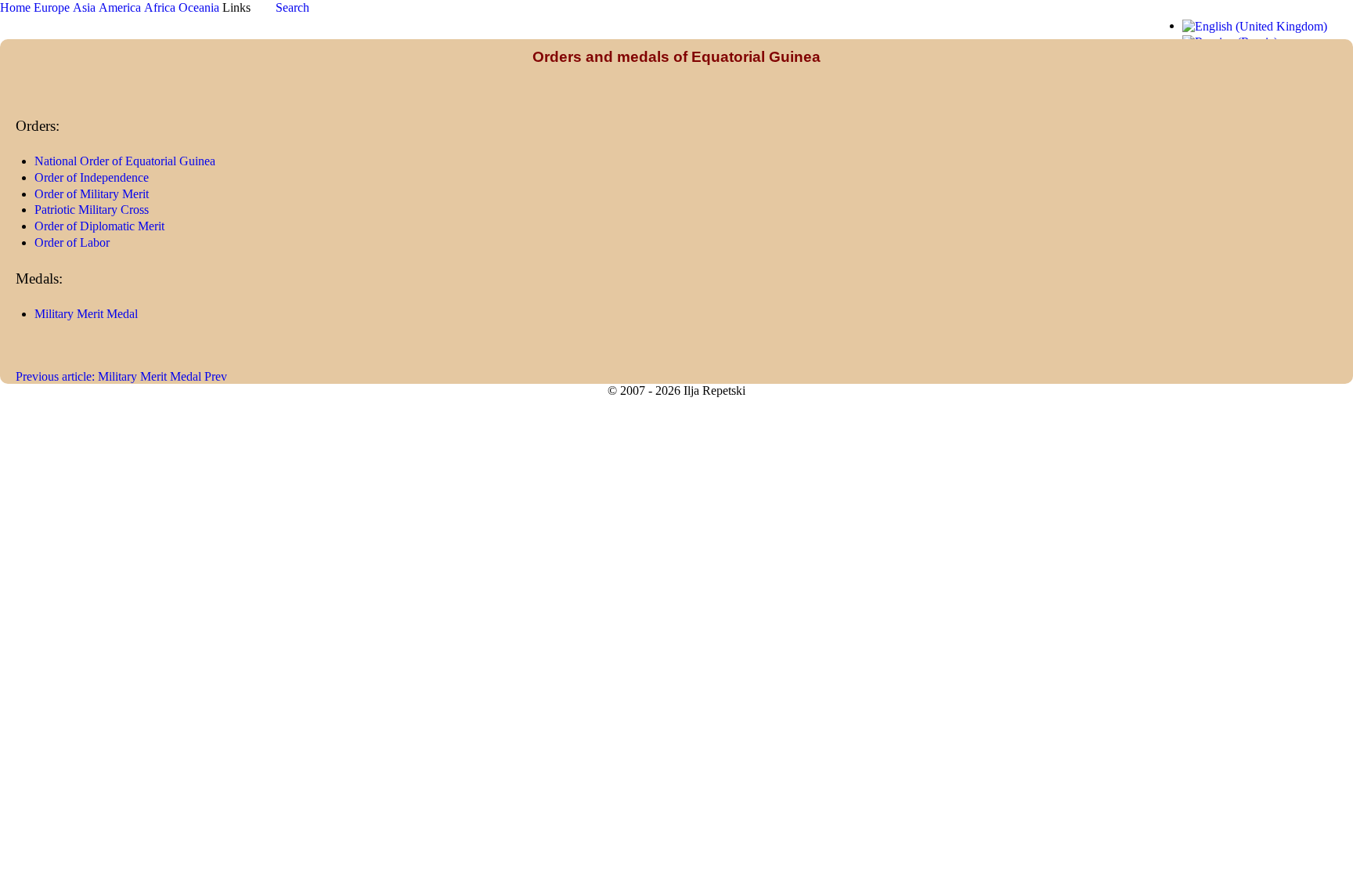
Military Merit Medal (86, 313)
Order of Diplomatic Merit (99, 226)
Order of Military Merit (91, 194)
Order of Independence (91, 177)
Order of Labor (72, 242)
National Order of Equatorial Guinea (124, 161)
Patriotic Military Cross (91, 209)
